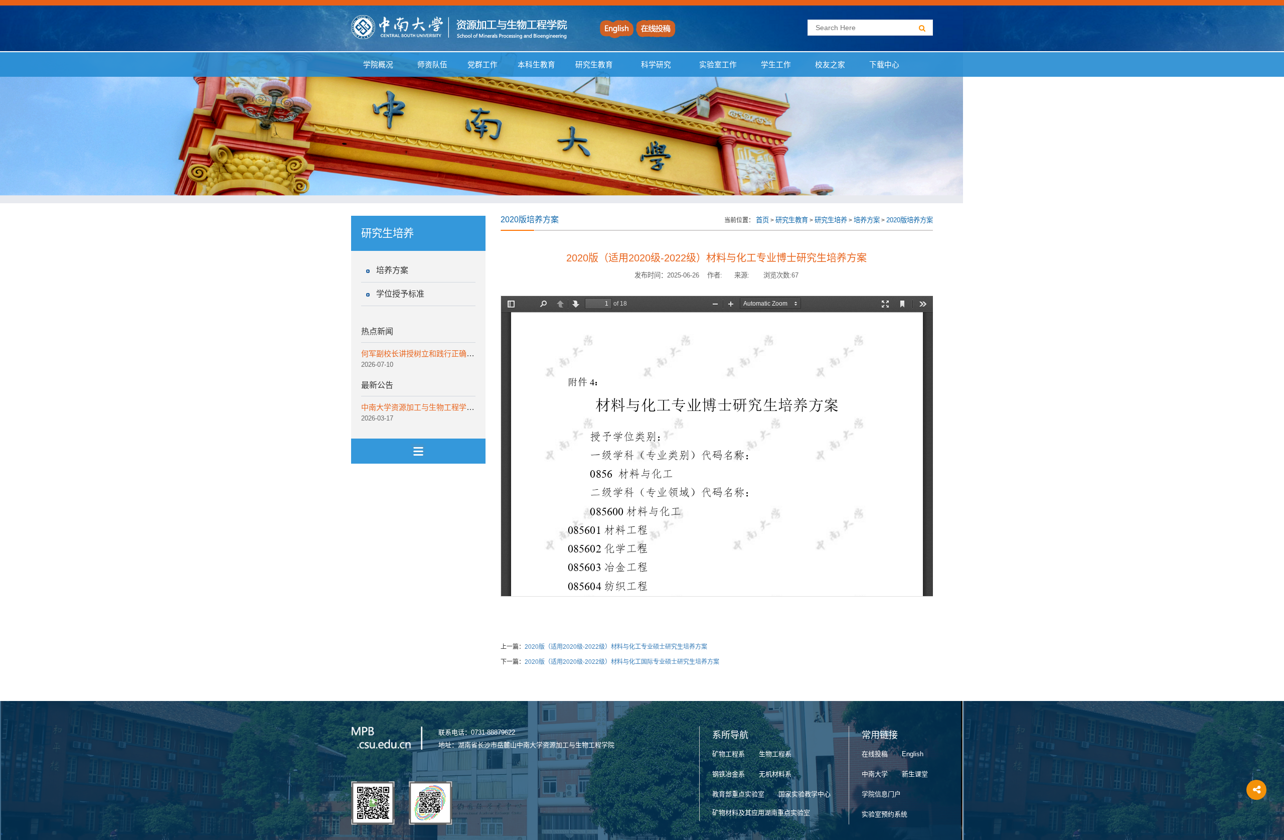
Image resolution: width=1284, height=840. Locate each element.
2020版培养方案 (909, 220)
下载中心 (884, 65)
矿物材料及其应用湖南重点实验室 (761, 812)
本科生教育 (534, 65)
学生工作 (776, 65)
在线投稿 (875, 754)
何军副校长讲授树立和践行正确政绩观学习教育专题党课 (455, 353)
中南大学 (875, 774)
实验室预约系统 (884, 814)
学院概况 (378, 65)
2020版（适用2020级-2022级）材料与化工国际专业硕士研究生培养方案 (622, 661)
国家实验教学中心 (804, 794)
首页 (762, 220)
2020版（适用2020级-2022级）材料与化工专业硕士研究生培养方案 (616, 646)
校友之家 (830, 65)
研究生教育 (594, 65)
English (912, 754)
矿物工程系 (728, 754)
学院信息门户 (881, 794)
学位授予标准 (400, 294)
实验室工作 (718, 65)
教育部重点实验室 (738, 794)
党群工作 (482, 65)
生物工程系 (775, 754)
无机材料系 (775, 774)
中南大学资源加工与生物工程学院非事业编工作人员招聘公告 (462, 407)
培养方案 (392, 270)
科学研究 (656, 65)
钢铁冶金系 (728, 774)
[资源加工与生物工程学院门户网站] (459, 27)
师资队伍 (432, 65)
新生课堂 (915, 774)
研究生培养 (831, 220)
